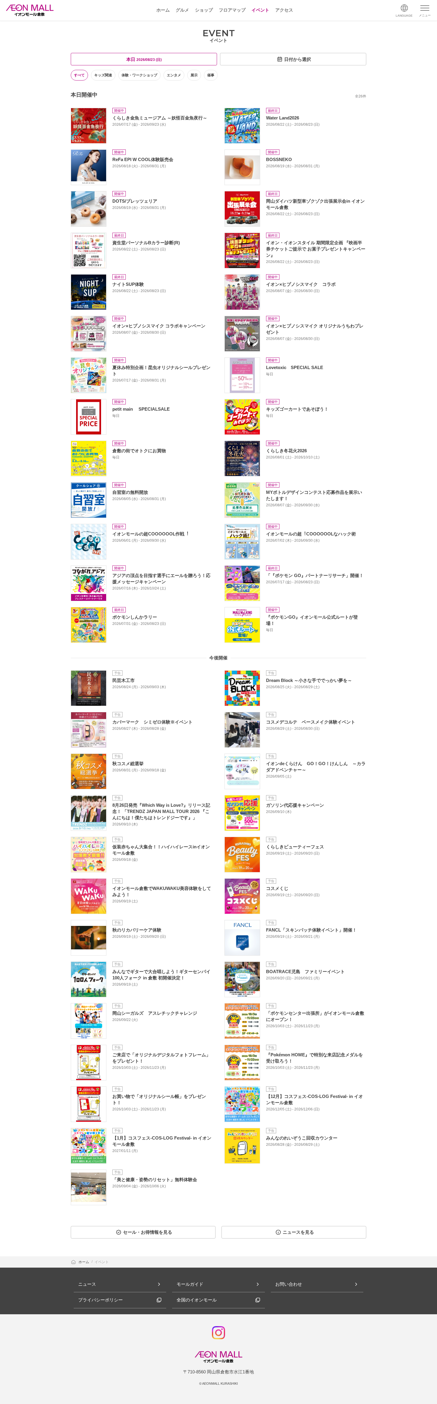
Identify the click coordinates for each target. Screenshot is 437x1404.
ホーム (84, 1262)
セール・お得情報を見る (147, 1232)
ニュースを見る (298, 1232)
